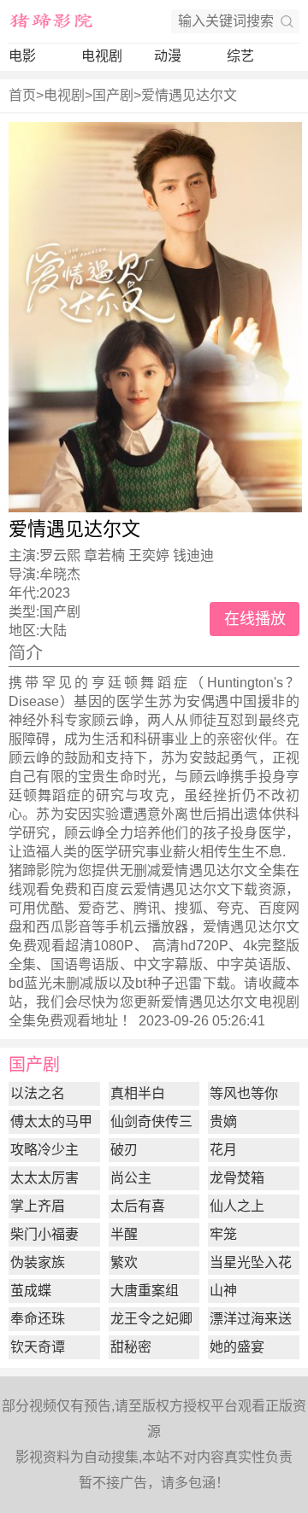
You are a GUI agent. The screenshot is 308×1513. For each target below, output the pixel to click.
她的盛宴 (237, 1347)
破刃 (124, 1149)
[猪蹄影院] (51, 21)
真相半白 (137, 1093)
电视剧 (101, 56)
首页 (22, 95)
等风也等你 (244, 1093)
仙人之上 (237, 1206)
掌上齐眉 (37, 1206)
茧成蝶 (30, 1290)
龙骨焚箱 (237, 1178)
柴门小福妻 (44, 1234)
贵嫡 (223, 1121)
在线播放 (255, 619)
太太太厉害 (44, 1178)
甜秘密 (130, 1347)
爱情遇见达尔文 (189, 95)
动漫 (167, 56)
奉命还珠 (37, 1318)
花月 (223, 1149)
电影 (22, 56)
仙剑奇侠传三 (151, 1121)
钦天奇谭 (37, 1347)
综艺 (240, 56)
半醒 (124, 1234)
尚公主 (130, 1178)
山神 (223, 1290)
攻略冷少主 (44, 1149)
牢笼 (223, 1234)
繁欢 (124, 1262)
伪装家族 (37, 1262)
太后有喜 (137, 1206)
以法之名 (37, 1093)
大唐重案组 (144, 1290)
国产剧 (112, 95)
